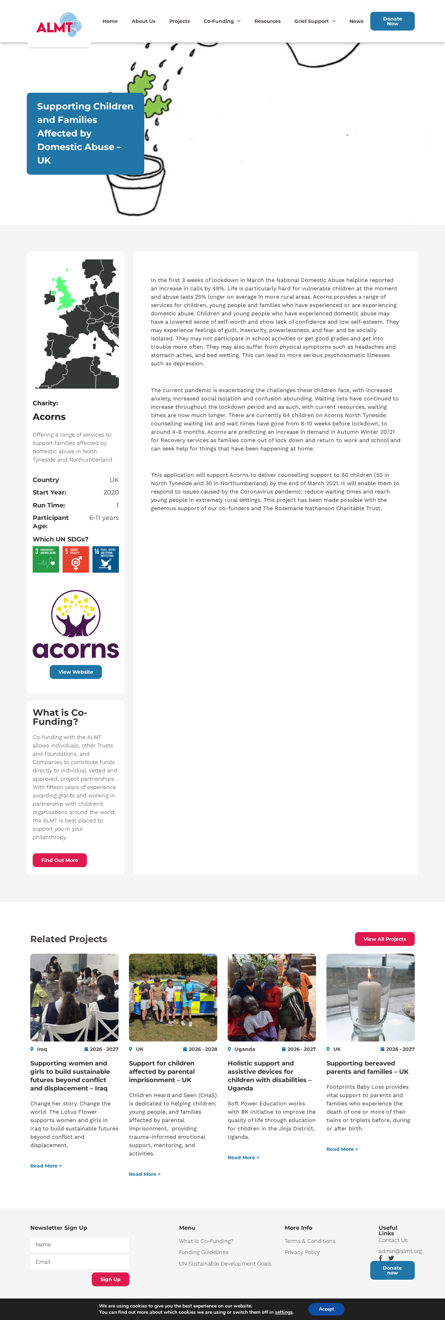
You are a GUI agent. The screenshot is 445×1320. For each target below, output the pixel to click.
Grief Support (311, 21)
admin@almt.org (397, 1251)
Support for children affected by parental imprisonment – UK (162, 1072)
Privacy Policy (302, 1252)
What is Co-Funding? (206, 1241)
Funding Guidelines (203, 1252)
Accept (326, 1309)
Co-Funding (219, 21)
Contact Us (393, 1240)
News (356, 21)
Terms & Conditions (310, 1241)
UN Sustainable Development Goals (225, 1263)
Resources (267, 21)
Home (110, 21)
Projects (179, 21)
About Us (143, 21)
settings (284, 1312)
